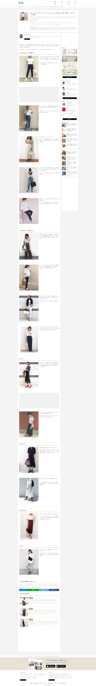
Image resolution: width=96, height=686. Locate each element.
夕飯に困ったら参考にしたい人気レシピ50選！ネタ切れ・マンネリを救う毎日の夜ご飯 (71, 140)
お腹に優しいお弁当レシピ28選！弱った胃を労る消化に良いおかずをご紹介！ (71, 145)
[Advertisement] (39, 94)
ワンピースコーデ (45, 24)
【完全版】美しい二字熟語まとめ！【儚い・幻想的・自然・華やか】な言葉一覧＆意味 (71, 130)
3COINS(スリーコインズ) (64, 677)
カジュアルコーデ (45, 22)
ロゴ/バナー (57, 683)
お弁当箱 (35, 677)
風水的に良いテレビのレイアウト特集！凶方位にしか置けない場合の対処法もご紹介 (71, 135)
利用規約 (37, 683)
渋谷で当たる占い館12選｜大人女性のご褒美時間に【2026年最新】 (71, 152)
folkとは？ (32, 683)
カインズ (71, 677)
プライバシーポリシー (43, 683)
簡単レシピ (30, 677)
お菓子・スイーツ (23, 677)
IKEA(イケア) (52, 677)
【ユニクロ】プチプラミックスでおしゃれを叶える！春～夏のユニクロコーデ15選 (46, 656)
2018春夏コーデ (33, 22)
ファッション (69, 22)
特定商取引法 (51, 683)
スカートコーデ (58, 22)
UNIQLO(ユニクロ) (58, 24)
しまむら (57, 677)
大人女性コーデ (52, 24)
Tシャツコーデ (39, 22)
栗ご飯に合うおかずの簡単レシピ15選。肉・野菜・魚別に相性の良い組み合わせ (71, 124)
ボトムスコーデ (39, 24)
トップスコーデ (64, 22)
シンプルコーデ (52, 22)
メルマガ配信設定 (63, 683)
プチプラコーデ (33, 24)
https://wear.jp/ (22, 82)
